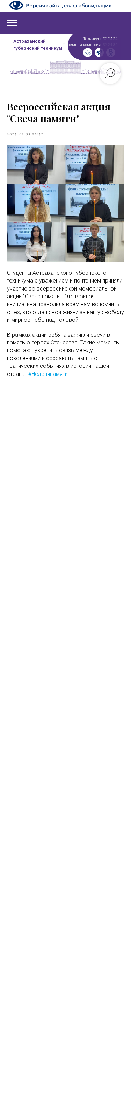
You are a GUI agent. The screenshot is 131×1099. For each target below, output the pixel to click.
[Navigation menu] (12, 23)
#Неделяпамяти (48, 374)
